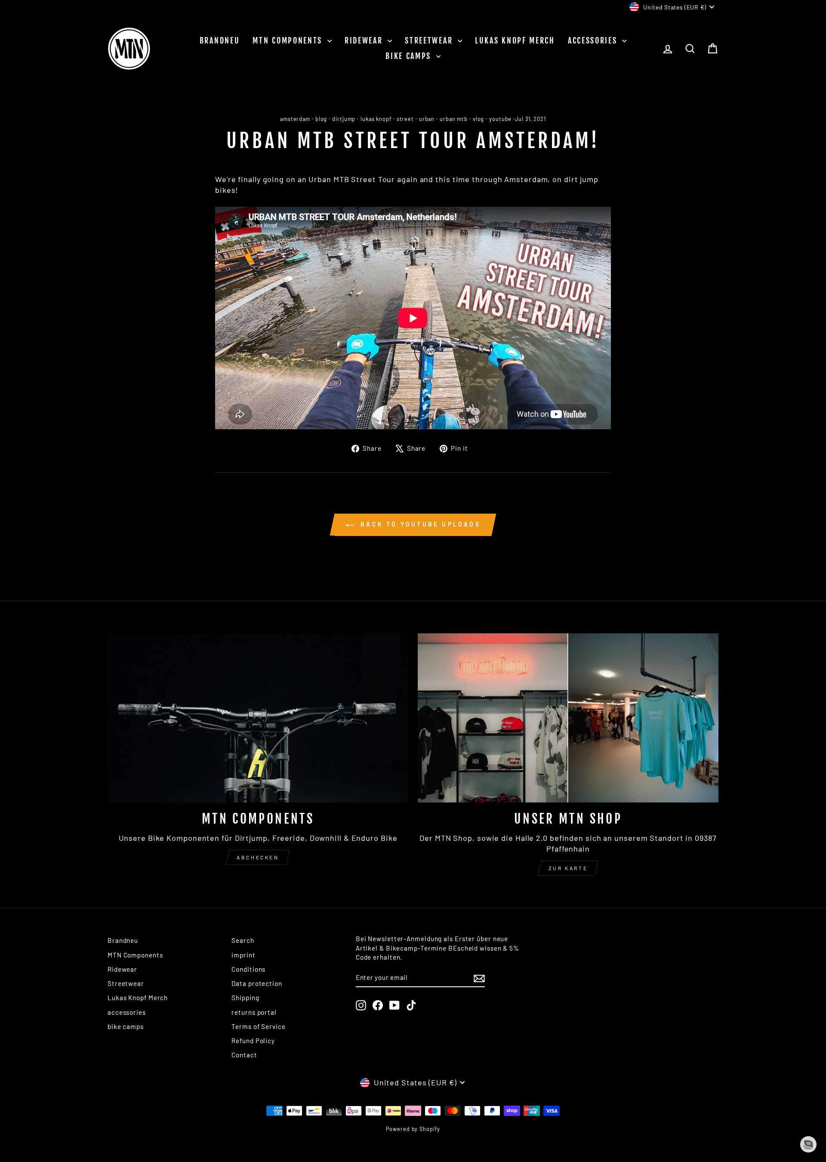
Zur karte (568, 868)
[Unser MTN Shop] (568, 718)
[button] (808, 1144)
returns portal (254, 1012)
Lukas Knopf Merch (515, 40)
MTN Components (289, 40)
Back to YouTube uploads (419, 524)
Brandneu (220, 40)
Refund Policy (253, 1040)
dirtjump (343, 118)
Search (242, 940)
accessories (594, 40)
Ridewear (365, 40)
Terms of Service (258, 1026)
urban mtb (454, 118)
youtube (500, 118)
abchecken (258, 857)
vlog (478, 118)
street (405, 118)
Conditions (248, 969)
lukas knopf (376, 118)
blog (321, 118)
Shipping (245, 997)
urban (427, 118)
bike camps (409, 56)
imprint (243, 955)
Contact (244, 1055)
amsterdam (295, 118)
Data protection (256, 983)
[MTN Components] (258, 718)
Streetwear (430, 40)
